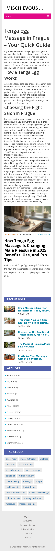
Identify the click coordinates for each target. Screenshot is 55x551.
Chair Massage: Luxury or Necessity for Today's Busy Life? (33, 309)
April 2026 (12, 400)
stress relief (11, 459)
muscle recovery (26, 475)
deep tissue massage (39, 492)
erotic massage (26, 464)
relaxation (10, 464)
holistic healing (12, 481)
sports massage (33, 470)
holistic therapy (13, 498)
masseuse (10, 504)
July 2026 (12, 381)
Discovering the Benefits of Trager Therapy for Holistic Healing (33, 333)
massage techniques (33, 498)
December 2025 (15, 424)
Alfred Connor (11, 234)
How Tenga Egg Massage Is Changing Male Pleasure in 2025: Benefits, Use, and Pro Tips (26, 250)
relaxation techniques (15, 492)
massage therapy (28, 459)
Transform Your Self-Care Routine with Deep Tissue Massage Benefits (33, 321)
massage (27, 481)
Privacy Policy (27, 529)
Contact (27, 537)
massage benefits (27, 504)
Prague (39, 481)
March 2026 (13, 406)
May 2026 (12, 394)
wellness (44, 459)
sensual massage (14, 470)
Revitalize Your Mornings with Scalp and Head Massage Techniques (32, 357)
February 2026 (14, 412)
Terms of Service (27, 525)
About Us (27, 520)
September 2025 (15, 443)
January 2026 (13, 418)
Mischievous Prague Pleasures (26, 8)
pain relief (10, 475)
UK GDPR (27, 533)
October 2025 (14, 437)
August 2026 (13, 375)
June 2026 (12, 387)
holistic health (29, 487)
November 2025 (15, 430)
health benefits (12, 487)
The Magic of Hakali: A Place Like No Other (34, 345)
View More (44, 234)
